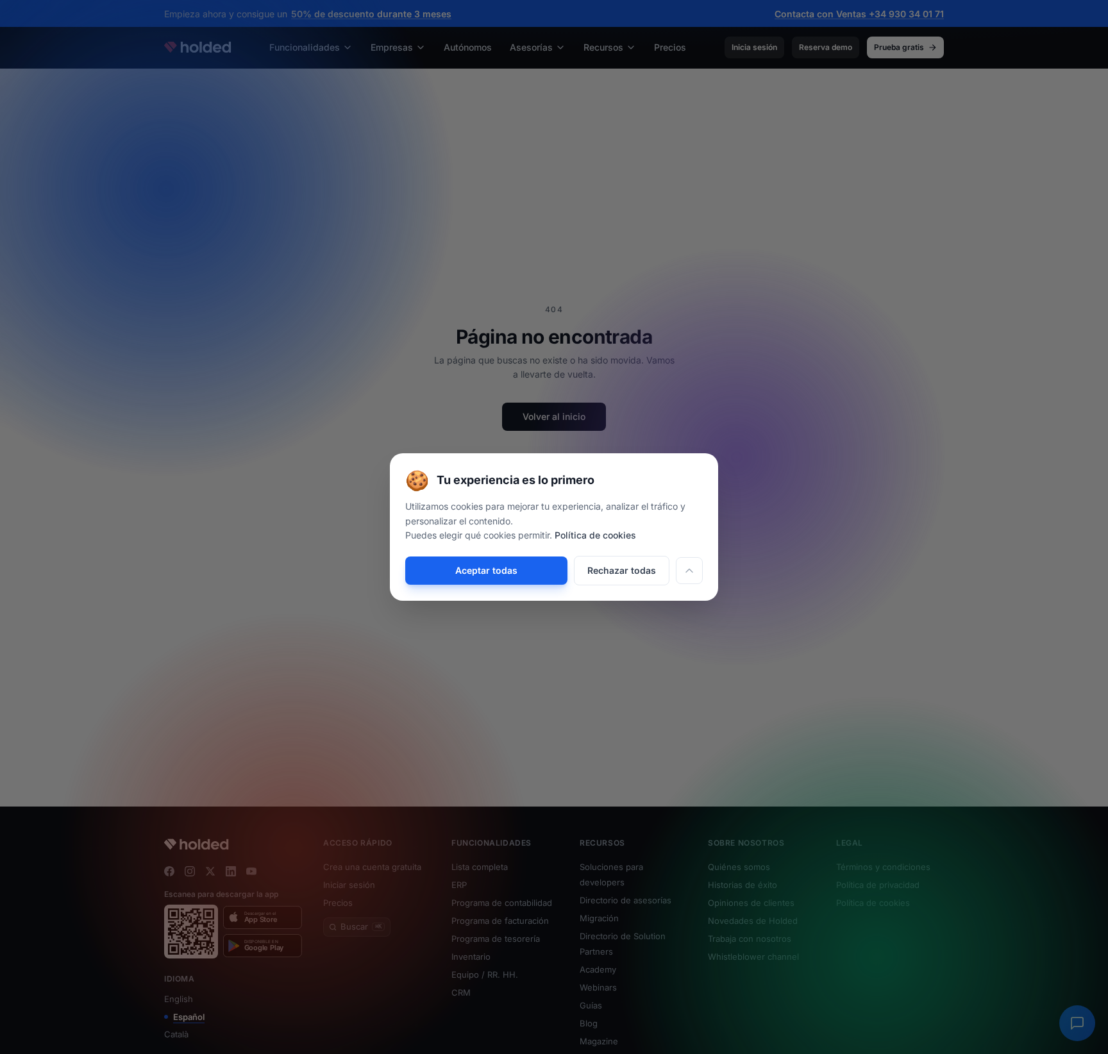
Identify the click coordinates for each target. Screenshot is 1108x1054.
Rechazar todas (621, 570)
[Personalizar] (689, 570)
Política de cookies (595, 535)
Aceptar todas (486, 570)
